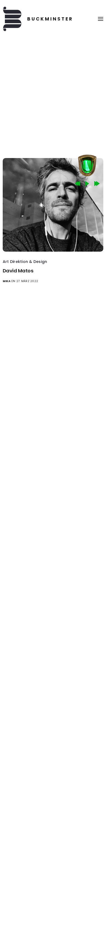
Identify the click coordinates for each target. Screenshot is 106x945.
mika (6, 281)
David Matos (18, 271)
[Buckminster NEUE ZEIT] (38, 18)
